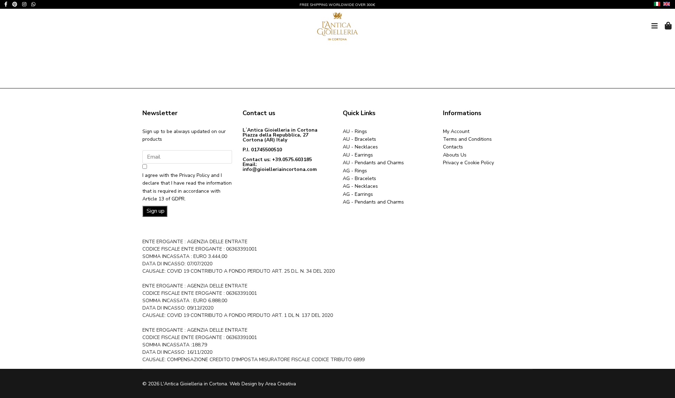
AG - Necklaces (360, 186)
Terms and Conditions (467, 139)
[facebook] (5, 4)
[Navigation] (654, 26)
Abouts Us (455, 155)
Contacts (453, 147)
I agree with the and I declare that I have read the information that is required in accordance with (187, 187)
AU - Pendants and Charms (373, 162)
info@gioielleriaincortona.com (280, 169)
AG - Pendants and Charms (373, 202)
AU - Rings (355, 131)
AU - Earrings (358, 155)
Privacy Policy (194, 175)
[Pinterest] (14, 4)
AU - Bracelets (359, 139)
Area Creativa (280, 383)
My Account (456, 131)
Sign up (155, 211)
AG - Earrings (358, 194)
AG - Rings (355, 170)
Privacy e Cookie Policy (468, 162)
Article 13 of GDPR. (164, 198)
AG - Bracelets (359, 178)
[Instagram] (24, 4)
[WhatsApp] (33, 4)
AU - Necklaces (360, 147)
